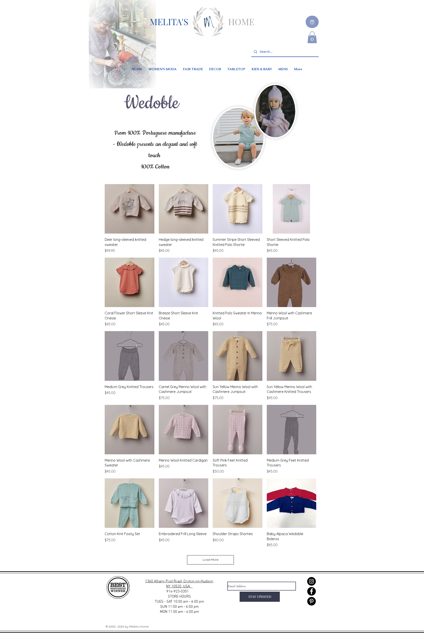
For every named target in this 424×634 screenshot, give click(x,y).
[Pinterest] (311, 601)
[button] (312, 37)
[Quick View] (129, 209)
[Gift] (312, 22)
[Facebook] (311, 591)
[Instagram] (311, 581)
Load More (210, 560)
